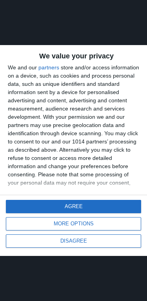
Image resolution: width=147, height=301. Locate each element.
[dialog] (73, 150)
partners (48, 67)
